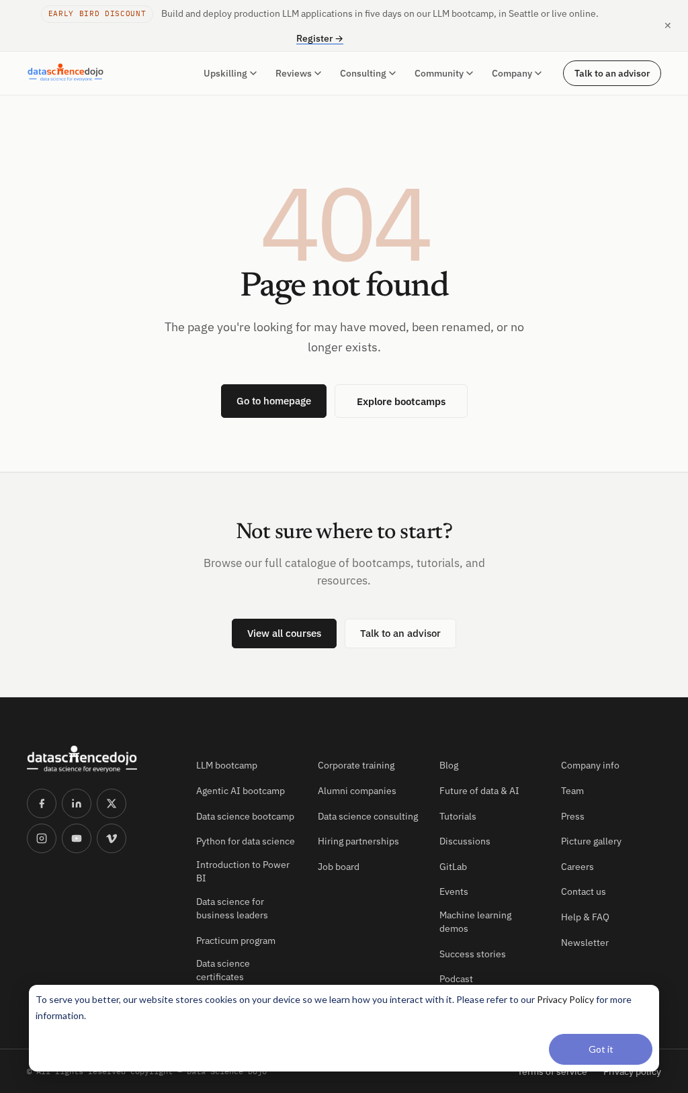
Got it (601, 1049)
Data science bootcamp (245, 816)
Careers (577, 867)
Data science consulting (368, 816)
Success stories (472, 954)
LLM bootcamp (226, 765)
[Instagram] (41, 838)
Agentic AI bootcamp (240, 791)
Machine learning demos (475, 921)
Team (572, 791)
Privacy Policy (565, 999)
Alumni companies (357, 791)
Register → (319, 38)
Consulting (363, 73)
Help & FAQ (585, 917)
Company (512, 73)
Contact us (583, 891)
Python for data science (245, 841)
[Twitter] (111, 803)
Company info (590, 765)
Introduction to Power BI (243, 871)
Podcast (456, 979)
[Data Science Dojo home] (101, 759)
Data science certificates (223, 970)
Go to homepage (273, 400)
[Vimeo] (111, 838)
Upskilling (225, 73)
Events (453, 891)
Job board (338, 867)
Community (439, 73)
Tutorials (457, 816)
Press (573, 816)
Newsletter (585, 942)
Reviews (293, 73)
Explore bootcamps (401, 401)
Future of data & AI (479, 791)
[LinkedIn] (76, 803)
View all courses (284, 633)
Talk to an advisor (612, 73)
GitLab (453, 867)
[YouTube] (76, 838)
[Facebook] (41, 803)
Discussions (464, 841)
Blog (448, 765)
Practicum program (235, 940)
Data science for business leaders (232, 908)
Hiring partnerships (358, 841)
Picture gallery (591, 841)
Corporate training (356, 765)
